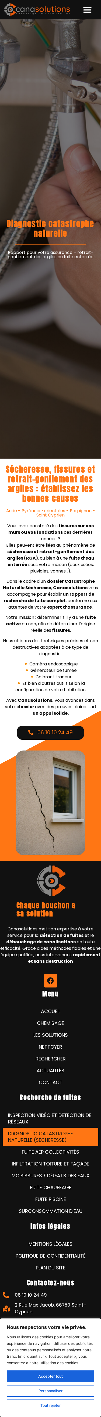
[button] (87, 9)
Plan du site (50, 1267)
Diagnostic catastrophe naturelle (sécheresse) (40, 1136)
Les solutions (50, 1035)
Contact (50, 1082)
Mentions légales (50, 1244)
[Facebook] (50, 980)
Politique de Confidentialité (51, 1255)
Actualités (50, 1070)
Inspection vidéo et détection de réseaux (49, 1118)
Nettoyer (50, 1046)
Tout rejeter (50, 1405)
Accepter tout (50, 1376)
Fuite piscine (50, 1199)
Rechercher (51, 1058)
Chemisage (50, 1023)
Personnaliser (50, 1390)
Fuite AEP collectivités (50, 1152)
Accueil (50, 1011)
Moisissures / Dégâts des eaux (50, 1175)
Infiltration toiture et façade (50, 1163)
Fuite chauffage (50, 1187)
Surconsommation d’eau (50, 1211)
